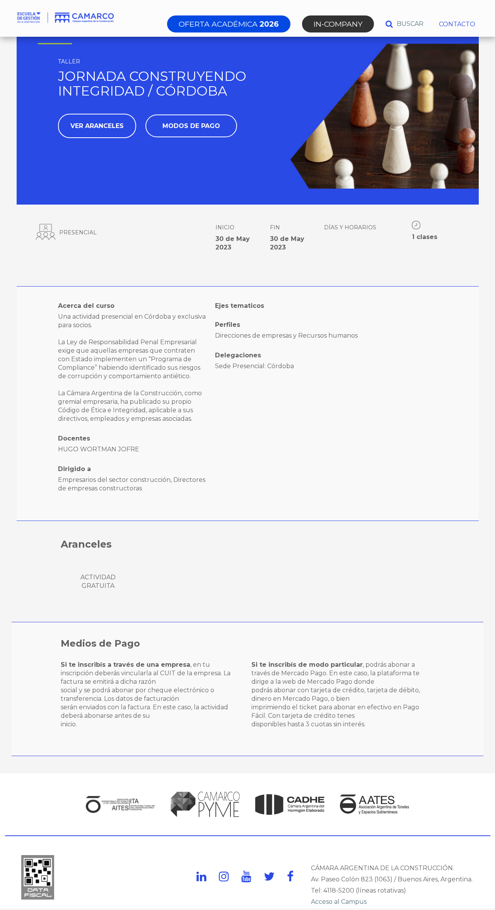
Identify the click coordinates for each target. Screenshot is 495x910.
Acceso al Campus (339, 901)
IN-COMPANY (338, 24)
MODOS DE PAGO (191, 126)
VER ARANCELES (97, 126)
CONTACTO (457, 24)
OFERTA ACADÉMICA (229, 24)
